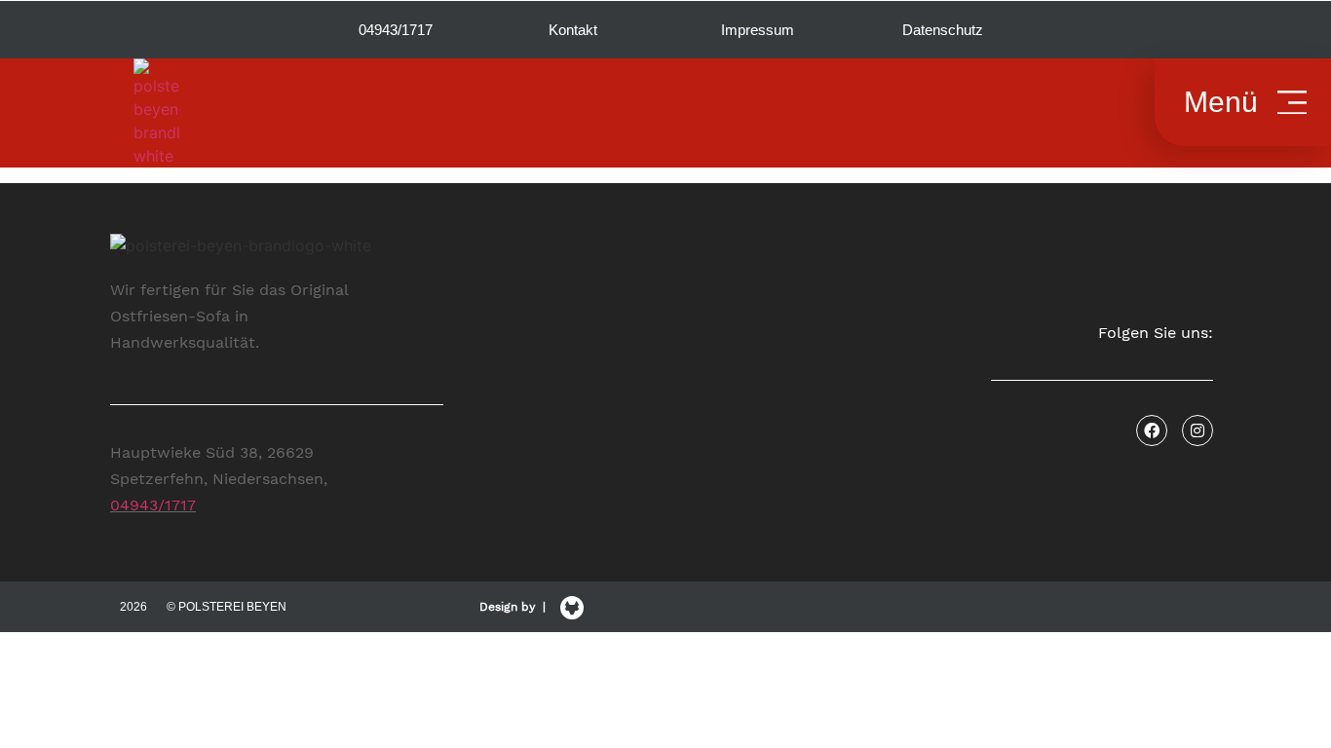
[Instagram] (1197, 430)
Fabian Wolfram (850, 646)
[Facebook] (1151, 430)
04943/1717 (153, 505)
